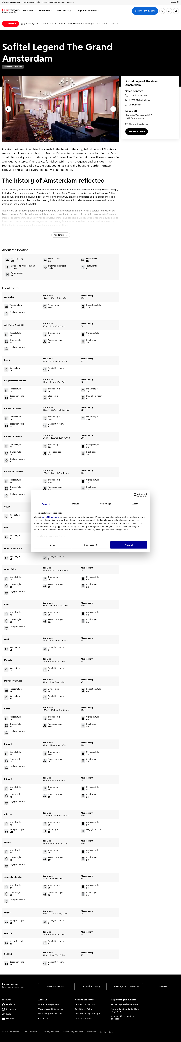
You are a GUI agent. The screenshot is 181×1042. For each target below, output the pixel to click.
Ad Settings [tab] (105, 504)
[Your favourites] (169, 11)
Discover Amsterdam (54, 986)
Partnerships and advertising (124, 1004)
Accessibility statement (73, 1032)
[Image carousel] (60, 109)
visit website (135, 105)
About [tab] (135, 504)
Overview (11, 24)
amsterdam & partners (48, 1004)
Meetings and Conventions (126, 986)
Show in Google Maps (139, 124)
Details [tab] (75, 504)
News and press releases (50, 1014)
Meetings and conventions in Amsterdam (45, 24)
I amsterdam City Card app (87, 1014)
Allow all (129, 545)
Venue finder (74, 24)
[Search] (176, 11)
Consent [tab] (46, 504)
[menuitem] (29, 11)
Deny (52, 545)
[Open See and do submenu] (52, 11)
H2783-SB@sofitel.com (139, 100)
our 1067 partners (50, 517)
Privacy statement (51, 1032)
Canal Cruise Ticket (83, 1009)
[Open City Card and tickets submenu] (99, 11)
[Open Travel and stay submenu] (73, 11)
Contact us (43, 1018)
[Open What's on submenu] (35, 11)
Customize (89, 545)
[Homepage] (22, 24)
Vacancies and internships (50, 1009)
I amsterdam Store (83, 1018)
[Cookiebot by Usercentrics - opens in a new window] (135, 495)
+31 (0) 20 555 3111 (138, 95)
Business (163, 986)
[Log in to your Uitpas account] (162, 11)
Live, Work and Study (90, 986)
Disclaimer (91, 1032)
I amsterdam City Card (85, 1004)
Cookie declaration (32, 1032)
